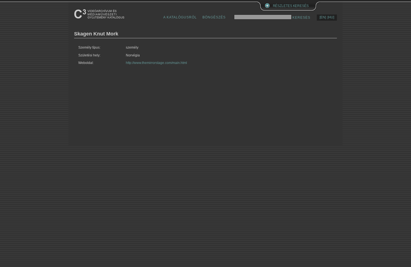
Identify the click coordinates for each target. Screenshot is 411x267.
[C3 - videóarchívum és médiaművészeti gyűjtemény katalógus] (99, 13)
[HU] (330, 17)
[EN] (323, 17)
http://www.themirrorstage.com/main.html (156, 63)
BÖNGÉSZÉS (214, 17)
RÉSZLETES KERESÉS (291, 6)
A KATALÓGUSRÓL (180, 17)
